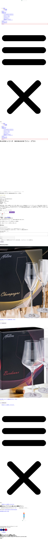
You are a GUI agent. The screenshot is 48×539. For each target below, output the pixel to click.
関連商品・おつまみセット (8, 19)
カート (3, 23)
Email (1, 238)
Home (1, 191)
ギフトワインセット (7, 18)
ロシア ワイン (6, 17)
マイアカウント (4, 22)
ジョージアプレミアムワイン (9, 130)
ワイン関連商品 (4, 191)
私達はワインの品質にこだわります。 (8, 404)
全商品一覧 (4, 128)
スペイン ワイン (7, 131)
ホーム (3, 126)
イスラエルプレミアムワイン (9, 129)
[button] (24, 73)
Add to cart (12, 212)
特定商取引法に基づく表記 (4, 511)
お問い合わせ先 (4, 21)
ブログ (3, 20)
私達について (4, 127)
